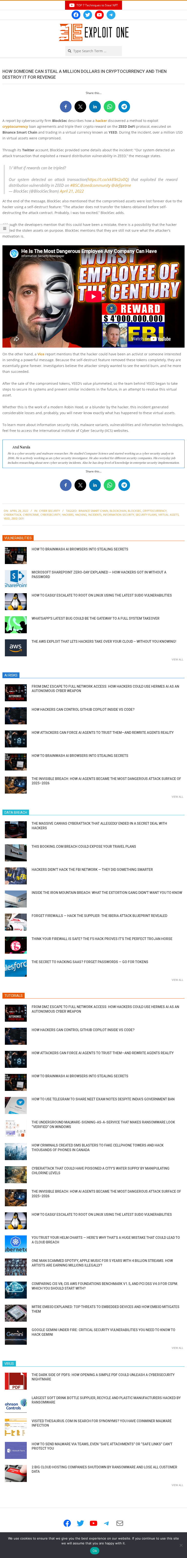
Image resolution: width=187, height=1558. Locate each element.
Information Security (118, 514)
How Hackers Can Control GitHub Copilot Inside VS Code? (83, 709)
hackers (68, 514)
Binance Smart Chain (93, 511)
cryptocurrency (15, 126)
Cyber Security (49, 511)
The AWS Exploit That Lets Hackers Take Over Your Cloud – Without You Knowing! (104, 641)
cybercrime (31, 514)
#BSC (74, 185)
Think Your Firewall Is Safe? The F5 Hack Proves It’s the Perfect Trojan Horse (102, 939)
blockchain (118, 511)
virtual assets (168, 514)
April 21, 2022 (72, 191)
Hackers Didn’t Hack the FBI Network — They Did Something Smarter (92, 870)
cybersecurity (50, 514)
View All (177, 659)
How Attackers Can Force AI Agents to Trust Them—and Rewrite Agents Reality (103, 733)
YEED (7, 518)
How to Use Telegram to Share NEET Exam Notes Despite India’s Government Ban (103, 1099)
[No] (180, 1545)
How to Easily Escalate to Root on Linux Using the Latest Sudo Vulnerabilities (102, 595)
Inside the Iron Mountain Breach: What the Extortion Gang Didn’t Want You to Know (107, 893)
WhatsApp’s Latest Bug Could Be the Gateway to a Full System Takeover (95, 618)
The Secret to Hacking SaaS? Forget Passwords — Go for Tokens (90, 962)
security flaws (146, 514)
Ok (95, 1551)
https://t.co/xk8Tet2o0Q (108, 179)
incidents (95, 514)
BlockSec (134, 511)
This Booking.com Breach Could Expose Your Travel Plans (84, 846)
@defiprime (121, 185)
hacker (101, 120)
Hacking (81, 514)
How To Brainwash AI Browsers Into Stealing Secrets (80, 549)
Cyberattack (12, 514)
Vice (40, 354)
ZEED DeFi (17, 518)
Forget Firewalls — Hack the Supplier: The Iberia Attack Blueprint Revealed (99, 916)
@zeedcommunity (95, 185)
